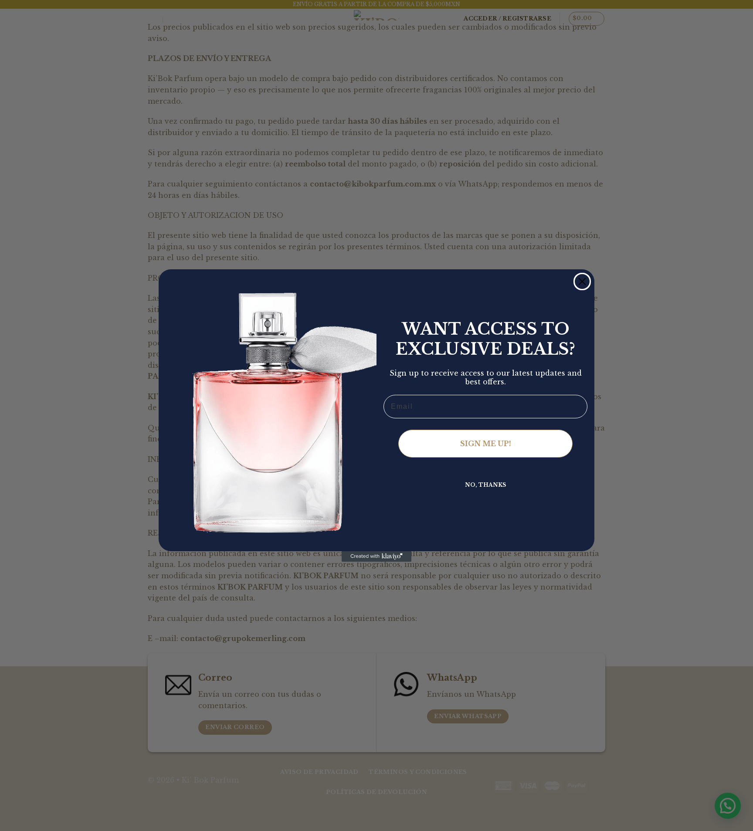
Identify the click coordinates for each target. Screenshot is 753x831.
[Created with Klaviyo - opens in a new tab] (376, 556)
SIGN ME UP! (485, 443)
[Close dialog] (582, 281)
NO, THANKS (485, 485)
